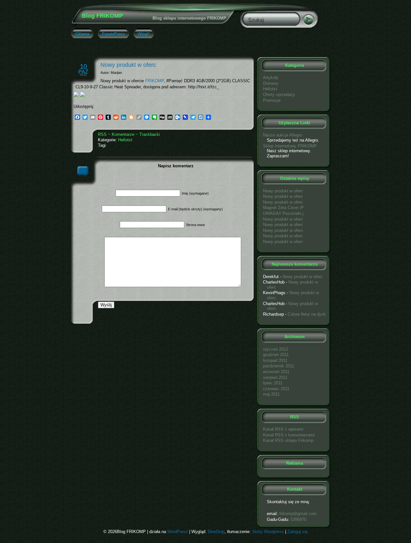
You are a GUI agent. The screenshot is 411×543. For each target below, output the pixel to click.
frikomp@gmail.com (298, 513)
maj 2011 (271, 394)
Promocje (272, 100)
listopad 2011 (275, 360)
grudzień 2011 (276, 354)
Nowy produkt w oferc (128, 65)
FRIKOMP (154, 80)
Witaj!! (144, 33)
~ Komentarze (121, 134)
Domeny (270, 83)
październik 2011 (278, 365)
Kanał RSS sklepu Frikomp (288, 440)
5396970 (298, 519)
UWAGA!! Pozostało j (283, 213)
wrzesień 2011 (276, 371)
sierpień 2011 (275, 377)
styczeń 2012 (275, 349)
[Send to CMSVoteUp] (76, 95)
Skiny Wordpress (268, 531)
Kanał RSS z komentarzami (289, 435)
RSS (102, 134)
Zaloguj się (297, 531)
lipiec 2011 (273, 383)
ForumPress (113, 33)
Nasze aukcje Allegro (282, 135)
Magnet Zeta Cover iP (283, 207)
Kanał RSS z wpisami (283, 429)
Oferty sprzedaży (279, 94)
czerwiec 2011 (276, 388)
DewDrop (216, 531)
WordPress (177, 531)
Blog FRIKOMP (102, 16)
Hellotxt (125, 139)
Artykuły (270, 77)
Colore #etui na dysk (307, 314)
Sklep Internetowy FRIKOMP (290, 146)
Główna (82, 33)
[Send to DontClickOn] (82, 95)
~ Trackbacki (148, 134)
